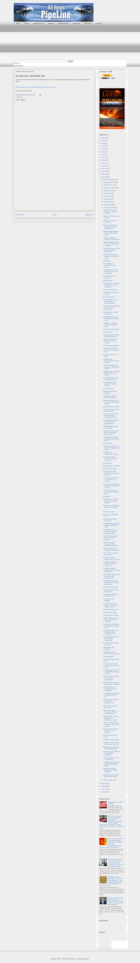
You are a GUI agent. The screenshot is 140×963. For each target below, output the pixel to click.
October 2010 (108, 185)
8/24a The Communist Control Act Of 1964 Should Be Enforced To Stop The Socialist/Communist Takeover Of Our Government (111, 843)
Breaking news (39, 23)
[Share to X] (20, 100)
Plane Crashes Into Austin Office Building (111, 410)
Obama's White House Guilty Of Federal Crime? (110, 341)
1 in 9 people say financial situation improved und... (111, 695)
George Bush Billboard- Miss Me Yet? (110, 595)
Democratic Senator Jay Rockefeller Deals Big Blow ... (111, 318)
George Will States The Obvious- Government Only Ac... (111, 367)
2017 (103, 157)
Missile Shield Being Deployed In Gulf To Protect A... (110, 770)
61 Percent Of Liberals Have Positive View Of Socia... (111, 665)
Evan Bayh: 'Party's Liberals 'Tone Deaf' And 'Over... (110, 458)
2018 (103, 154)
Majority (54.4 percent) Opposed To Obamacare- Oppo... (110, 718)
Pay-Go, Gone (107, 443)
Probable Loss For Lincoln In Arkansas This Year (111, 743)
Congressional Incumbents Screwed (110, 453)
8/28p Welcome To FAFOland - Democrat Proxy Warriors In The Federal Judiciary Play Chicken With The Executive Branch (110, 881)
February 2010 (108, 207)
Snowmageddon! (108, 656)
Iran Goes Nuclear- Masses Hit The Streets (111, 558)
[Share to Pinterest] (24, 100)
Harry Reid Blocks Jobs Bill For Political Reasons (110, 537)
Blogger (87, 959)
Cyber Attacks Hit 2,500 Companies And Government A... (110, 421)
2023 (103, 143)
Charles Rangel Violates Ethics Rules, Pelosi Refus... (111, 233)
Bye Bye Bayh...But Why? (111, 466)
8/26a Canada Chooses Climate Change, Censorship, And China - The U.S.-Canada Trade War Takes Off (116, 901)
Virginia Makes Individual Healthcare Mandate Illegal (111, 764)
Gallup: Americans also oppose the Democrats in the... (111, 256)
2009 (103, 783)
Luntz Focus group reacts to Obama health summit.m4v (111, 250)
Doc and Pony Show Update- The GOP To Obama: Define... (110, 605)
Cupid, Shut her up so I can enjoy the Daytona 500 (111, 492)
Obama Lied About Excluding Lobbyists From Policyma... (110, 712)
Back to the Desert (109, 297)
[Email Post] (39, 95)
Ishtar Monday (107, 332)
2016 (103, 160)
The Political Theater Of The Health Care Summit (110, 479)
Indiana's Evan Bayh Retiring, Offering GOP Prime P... (111, 473)
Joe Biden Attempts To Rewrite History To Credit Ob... (110, 563)
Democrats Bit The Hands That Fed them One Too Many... (111, 285)
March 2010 (107, 204)
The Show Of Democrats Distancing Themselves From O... (111, 485)
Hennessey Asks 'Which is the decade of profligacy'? (111, 753)
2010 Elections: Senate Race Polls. (110, 313)
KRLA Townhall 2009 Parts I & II (109, 520)
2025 (103, 140)
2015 (103, 163)
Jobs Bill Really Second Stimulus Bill (110, 427)
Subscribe (76, 23)
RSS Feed (88, 23)
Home (18, 23)
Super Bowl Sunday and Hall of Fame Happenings (111, 638)
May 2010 (106, 199)
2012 (103, 171)
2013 (103, 168)
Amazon (51, 23)
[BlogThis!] (18, 100)
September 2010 (109, 188)
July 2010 (106, 193)
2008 (103, 786)
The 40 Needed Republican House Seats (109, 265)
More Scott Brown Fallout (111, 406)
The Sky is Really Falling (111, 739)
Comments (18, 97)
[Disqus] (54, 129)
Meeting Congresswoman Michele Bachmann (111, 748)
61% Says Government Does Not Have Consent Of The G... (110, 415)
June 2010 (107, 196)
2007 (103, 789)
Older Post (89, 215)
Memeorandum (63, 23)
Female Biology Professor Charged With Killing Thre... (111, 525)
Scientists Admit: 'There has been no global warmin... (110, 501)
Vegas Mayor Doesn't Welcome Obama (110, 396)
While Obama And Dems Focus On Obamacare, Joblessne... (111, 243)
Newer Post (19, 215)
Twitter (26, 23)
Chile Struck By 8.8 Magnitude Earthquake (111, 238)
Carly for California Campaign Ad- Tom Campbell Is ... (110, 688)
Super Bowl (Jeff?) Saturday (109, 648)
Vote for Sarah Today (110, 612)
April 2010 (106, 202)
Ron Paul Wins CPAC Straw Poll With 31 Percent (110, 384)
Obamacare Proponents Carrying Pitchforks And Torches (111, 402)
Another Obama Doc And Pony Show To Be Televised (111, 619)
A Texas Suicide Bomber (111, 345)
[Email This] (16, 100)
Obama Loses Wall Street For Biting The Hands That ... (111, 626)
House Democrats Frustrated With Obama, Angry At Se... (111, 544)
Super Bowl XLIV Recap (110, 615)
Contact (98, 23)
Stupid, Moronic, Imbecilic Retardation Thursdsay (111, 683)
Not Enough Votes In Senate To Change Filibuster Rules (110, 531)
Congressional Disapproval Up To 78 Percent (110, 360)
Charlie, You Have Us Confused (110, 221)
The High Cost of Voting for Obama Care (110, 378)
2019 (103, 152)
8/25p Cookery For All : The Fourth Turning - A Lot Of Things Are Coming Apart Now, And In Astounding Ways (115, 863)
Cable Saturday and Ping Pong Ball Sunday (111, 335)
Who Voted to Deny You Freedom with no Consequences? (110, 632)
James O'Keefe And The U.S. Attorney (111, 758)
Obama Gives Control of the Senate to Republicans (111, 678)
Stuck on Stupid (108, 388)
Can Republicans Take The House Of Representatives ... (110, 301)
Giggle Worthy (107, 280)
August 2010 (107, 190)
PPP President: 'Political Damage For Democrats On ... (110, 701)
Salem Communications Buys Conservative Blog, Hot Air (110, 432)
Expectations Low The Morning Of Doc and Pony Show (110, 271)
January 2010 (108, 780)
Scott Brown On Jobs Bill (111, 329)
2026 (103, 138)
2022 (103, 146)
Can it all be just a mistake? (109, 599)
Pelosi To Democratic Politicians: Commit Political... (110, 211)
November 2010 (108, 182)
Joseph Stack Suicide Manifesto (110, 392)
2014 (103, 166)
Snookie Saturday (108, 512)
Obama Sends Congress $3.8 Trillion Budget (111, 775)
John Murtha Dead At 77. (111, 609)
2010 (103, 177)
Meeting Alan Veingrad (110, 587)
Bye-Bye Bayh (107, 463)
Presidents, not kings (110, 469)
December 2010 (108, 179)
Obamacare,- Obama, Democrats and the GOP (110, 324)
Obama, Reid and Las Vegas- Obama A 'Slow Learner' (111, 724)
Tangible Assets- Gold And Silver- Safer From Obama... (111, 373)
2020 (103, 149)
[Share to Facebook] (22, 100)
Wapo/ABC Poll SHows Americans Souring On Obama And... (111, 582)
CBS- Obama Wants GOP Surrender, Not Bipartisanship (111, 576)
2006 (103, 792)
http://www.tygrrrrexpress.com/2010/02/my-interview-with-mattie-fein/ (35, 87)
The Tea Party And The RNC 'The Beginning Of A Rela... (111, 447)
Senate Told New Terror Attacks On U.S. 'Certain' (110, 730)
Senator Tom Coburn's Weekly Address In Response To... (110, 226)
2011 (103, 174)
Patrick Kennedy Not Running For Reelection (111, 549)
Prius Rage (106, 261)
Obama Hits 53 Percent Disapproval (110, 590)
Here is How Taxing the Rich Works (110, 554)
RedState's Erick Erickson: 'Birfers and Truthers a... (111, 507)
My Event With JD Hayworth (108, 277)
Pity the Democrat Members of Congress (111, 653)
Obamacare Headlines (110, 289)
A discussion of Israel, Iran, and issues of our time (111, 350)
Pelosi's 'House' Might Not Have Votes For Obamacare (111, 307)
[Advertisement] (70, 42)
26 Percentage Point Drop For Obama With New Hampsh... (111, 671)
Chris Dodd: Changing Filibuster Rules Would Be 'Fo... (111, 438)
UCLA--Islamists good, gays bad (110, 706)
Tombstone (106, 496)
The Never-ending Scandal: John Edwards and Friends (111, 570)
